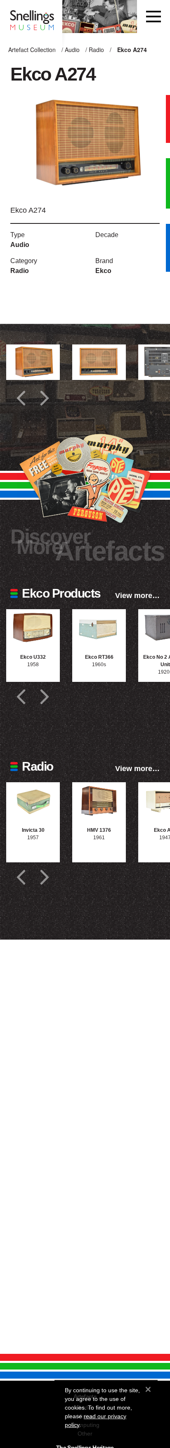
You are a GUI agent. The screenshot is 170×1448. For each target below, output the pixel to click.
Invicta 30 (33, 830)
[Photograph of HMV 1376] (99, 800)
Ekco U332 (33, 657)
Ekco (103, 270)
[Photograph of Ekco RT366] (99, 627)
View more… (137, 595)
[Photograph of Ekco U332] (33, 627)
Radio (96, 49)
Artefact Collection (32, 49)
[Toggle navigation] (153, 16)
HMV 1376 (99, 830)
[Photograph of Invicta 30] (33, 800)
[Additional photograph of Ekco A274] (33, 362)
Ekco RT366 (99, 657)
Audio (72, 49)
